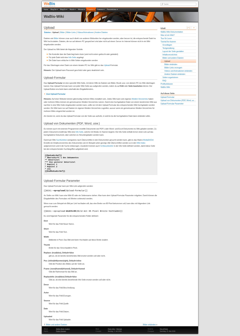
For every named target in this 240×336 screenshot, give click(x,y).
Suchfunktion (61, 140)
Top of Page (164, 329)
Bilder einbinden (149, 324)
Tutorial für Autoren (168, 42)
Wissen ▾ (81, 9)
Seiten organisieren (170, 77)
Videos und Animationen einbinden (178, 71)
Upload (107, 65)
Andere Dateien (101, 32)
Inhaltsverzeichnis (169, 55)
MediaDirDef (148, 140)
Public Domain (61, 331)
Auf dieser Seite (167, 93)
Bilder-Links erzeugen (173, 68)
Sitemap (119, 329)
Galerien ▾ (100, 9)
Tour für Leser (166, 38)
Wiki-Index (141, 143)
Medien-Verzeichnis (140, 99)
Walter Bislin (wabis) (63, 329)
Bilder (62, 32)
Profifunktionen (167, 84)
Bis (49, 4)
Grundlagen (167, 45)
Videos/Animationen (85, 32)
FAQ (164, 81)
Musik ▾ (73, 9)
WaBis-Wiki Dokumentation (172, 32)
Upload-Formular (167, 97)
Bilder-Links (71, 32)
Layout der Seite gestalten (173, 51)
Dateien (47, 32)
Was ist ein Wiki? (167, 35)
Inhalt (163, 28)
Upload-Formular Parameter (172, 104)
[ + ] (188, 28)
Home (46, 9)
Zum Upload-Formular (56, 94)
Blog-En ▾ (63, 9)
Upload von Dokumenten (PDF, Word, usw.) (178, 100)
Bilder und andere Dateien (56, 324)
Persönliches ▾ (112, 9)
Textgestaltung (168, 48)
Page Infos (111, 329)
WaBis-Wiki (54, 16)
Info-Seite (72, 57)
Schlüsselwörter (106, 146)
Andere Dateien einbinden (174, 74)
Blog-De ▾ (54, 9)
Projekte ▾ (91, 9)
